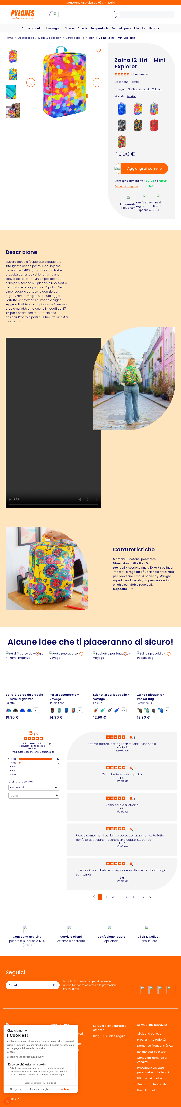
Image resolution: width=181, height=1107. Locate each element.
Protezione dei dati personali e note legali (153, 1070)
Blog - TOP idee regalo (109, 1036)
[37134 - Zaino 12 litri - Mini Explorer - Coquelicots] (154, 125)
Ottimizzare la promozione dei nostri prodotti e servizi (37, 1068)
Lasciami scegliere (40, 1089)
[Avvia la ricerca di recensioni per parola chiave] (57, 796)
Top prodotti (99, 28)
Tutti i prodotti (32, 28)
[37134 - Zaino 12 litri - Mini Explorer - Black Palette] (121, 125)
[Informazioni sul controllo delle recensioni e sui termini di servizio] (49, 743)
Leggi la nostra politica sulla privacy (25, 1057)
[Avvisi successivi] (150, 897)
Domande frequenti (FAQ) (156, 1046)
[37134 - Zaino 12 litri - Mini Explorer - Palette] (138, 109)
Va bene (65, 1089)
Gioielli (82, 28)
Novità (69, 28)
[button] (7, 1101)
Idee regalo (54, 28)
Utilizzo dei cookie (149, 1078)
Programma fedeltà (151, 1040)
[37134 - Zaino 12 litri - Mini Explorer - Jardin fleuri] (138, 125)
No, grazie (16, 1089)
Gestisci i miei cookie (152, 1084)
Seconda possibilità (125, 28)
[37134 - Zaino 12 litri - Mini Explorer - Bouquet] (154, 109)
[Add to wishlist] (98, 50)
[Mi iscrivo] (55, 985)
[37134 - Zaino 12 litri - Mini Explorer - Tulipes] (121, 141)
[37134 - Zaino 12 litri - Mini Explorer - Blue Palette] (121, 109)
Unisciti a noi (146, 1090)
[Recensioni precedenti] (94, 896)
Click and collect (149, 1034)
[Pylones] (23, 14)
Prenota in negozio (126, 186)
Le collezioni (150, 28)
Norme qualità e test (152, 1052)
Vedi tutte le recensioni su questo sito (33, 752)
